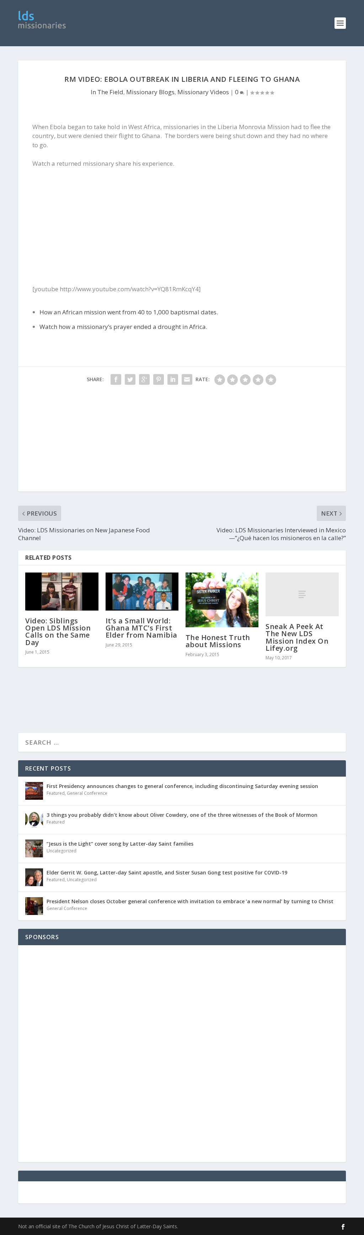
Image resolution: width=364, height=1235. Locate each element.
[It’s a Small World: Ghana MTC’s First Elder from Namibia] (142, 592)
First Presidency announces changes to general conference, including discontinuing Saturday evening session (182, 786)
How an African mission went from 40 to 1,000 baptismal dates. (128, 312)
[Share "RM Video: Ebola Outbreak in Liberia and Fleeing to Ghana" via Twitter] (130, 379)
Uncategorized (61, 851)
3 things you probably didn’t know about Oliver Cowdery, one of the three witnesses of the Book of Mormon (182, 814)
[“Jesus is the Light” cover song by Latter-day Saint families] (34, 848)
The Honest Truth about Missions (218, 641)
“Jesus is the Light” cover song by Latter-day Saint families (120, 843)
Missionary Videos (203, 92)
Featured (56, 793)
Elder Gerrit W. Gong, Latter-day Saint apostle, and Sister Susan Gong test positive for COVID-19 (167, 872)
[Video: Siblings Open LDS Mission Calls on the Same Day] (61, 592)
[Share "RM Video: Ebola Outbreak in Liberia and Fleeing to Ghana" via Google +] (144, 379)
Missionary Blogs (150, 92)
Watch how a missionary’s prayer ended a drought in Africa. (123, 327)
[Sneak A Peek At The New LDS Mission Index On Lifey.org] (302, 594)
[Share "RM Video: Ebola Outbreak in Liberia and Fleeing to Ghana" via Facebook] (116, 379)
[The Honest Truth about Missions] (222, 600)
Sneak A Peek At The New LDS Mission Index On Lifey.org (297, 637)
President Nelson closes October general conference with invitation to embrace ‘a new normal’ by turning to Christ (190, 901)
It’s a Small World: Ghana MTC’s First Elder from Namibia (141, 628)
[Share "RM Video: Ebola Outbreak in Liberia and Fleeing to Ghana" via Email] (187, 379)
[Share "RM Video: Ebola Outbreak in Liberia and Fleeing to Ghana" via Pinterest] (158, 379)
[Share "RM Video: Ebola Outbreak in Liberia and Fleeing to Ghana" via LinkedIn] (173, 379)
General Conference (87, 793)
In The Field (107, 92)
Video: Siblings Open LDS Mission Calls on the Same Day (58, 631)
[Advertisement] (200, 23)
